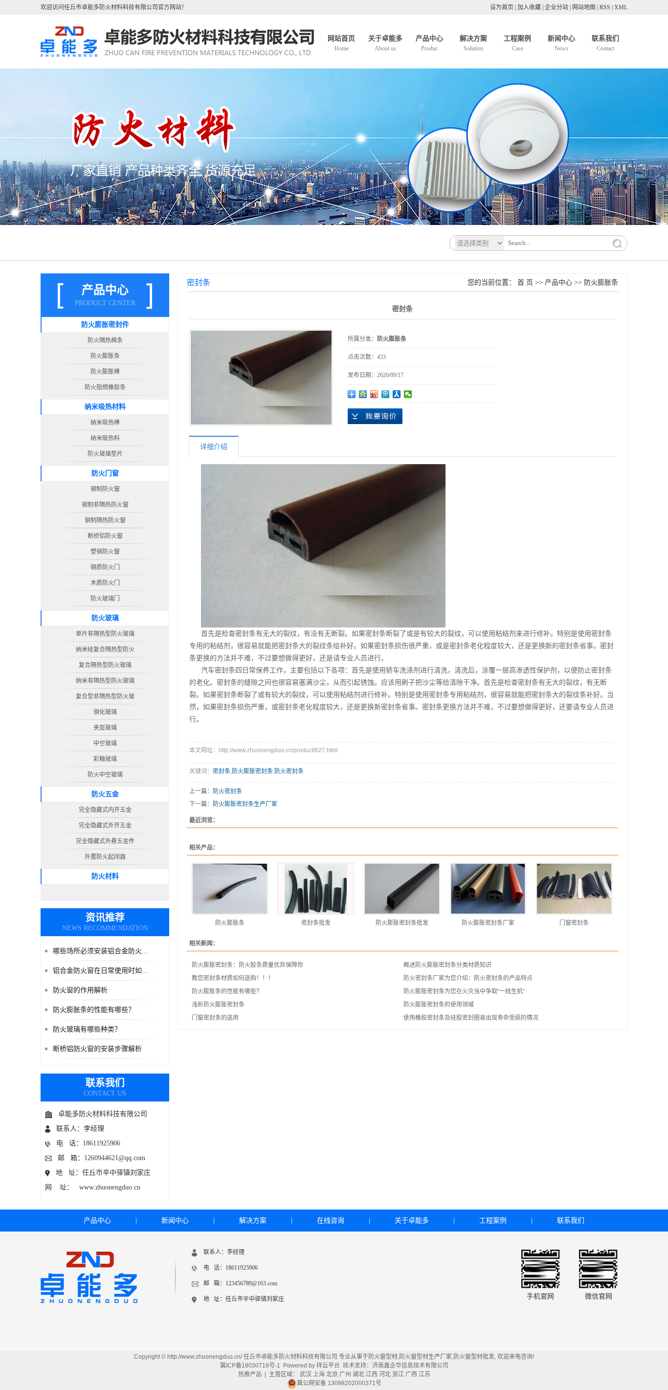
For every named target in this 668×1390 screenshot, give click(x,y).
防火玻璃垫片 (105, 453)
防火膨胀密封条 (252, 771)
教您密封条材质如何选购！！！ (233, 978)
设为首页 (501, 7)
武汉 (306, 1374)
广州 (345, 1374)
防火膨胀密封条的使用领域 (438, 1004)
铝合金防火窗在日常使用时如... (100, 970)
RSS (605, 7)
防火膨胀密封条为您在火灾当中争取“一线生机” (464, 991)
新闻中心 (561, 43)
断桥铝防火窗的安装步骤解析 (97, 1049)
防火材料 (105, 876)
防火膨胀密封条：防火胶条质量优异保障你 (247, 965)
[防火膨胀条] (230, 889)
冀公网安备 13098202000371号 (339, 1383)
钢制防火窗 (105, 489)
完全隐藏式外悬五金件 (105, 841)
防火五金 (105, 794)
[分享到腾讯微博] (385, 394)
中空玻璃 (105, 743)
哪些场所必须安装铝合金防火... (100, 951)
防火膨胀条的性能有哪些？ (94, 1009)
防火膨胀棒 (105, 371)
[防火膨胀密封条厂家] (488, 889)
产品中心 (429, 43)
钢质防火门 (105, 567)
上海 (319, 1374)
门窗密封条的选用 (215, 1017)
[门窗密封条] (574, 889)
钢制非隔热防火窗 (105, 504)
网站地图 (584, 7)
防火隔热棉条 (105, 340)
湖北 (358, 1374)
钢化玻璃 (105, 712)
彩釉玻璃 (105, 759)
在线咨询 (330, 1220)
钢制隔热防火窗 (105, 520)
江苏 (424, 1374)
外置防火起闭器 (105, 856)
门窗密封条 (574, 922)
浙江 (398, 1374)
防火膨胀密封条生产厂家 (245, 804)
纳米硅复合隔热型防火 (105, 649)
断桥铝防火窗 (105, 536)
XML (620, 7)
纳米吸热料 (105, 438)
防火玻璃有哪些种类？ (87, 1029)
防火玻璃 (105, 618)
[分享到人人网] (397, 394)
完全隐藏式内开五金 (105, 810)
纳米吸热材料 (105, 406)
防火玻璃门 (105, 598)
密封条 (221, 771)
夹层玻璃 (105, 727)
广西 (411, 1374)
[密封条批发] (316, 889)
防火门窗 (105, 473)
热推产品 (250, 1374)
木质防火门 (105, 583)
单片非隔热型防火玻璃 (105, 633)
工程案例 (517, 43)
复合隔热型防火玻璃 (105, 665)
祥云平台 (328, 1365)
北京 (332, 1374)
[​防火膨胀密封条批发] (402, 889)
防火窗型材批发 (473, 1356)
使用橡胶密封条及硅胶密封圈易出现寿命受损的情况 (470, 1017)
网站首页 (341, 43)
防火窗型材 (383, 1356)
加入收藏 (529, 7)
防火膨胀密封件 (105, 324)
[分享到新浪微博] (374, 394)
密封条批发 (316, 922)
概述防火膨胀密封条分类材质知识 (447, 965)
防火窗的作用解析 (80, 990)
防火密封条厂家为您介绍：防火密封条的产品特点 (468, 978)
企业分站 (556, 7)
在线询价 (375, 416)
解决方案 (473, 43)
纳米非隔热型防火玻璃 (105, 680)
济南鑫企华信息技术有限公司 (410, 1365)
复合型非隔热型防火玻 (105, 696)
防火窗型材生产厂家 (425, 1356)
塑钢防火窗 (105, 551)
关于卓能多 (385, 43)
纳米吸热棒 (105, 422)
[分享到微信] (408, 394)
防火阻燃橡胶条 (105, 387)
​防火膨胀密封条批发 (402, 922)
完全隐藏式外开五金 (105, 825)
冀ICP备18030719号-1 (250, 1365)
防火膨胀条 (105, 356)
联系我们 (605, 43)
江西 (372, 1374)
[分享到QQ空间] (363, 394)
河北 (385, 1374)
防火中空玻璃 (105, 774)
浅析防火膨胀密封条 (218, 1004)
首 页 (525, 282)
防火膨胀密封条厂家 (488, 922)
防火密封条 (289, 771)
